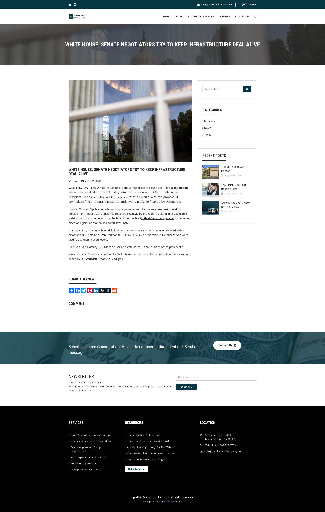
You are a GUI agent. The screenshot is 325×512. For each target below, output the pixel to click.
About (178, 16)
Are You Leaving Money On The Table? (235, 204)
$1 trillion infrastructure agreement (157, 218)
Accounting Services (201, 16)
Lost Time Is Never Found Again (146, 459)
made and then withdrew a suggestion (110, 197)
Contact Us (242, 16)
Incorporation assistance (86, 469)
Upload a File (135, 469)
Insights (224, 16)
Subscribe (186, 386)
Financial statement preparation (91, 441)
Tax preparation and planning (89, 457)
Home (166, 16)
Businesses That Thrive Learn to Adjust (151, 453)
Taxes (207, 134)
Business (209, 121)
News (75, 181)
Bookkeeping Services (84, 463)
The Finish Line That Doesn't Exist (233, 186)
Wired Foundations (170, 501)
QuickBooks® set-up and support (91, 435)
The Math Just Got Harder (232, 168)
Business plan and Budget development (87, 449)
